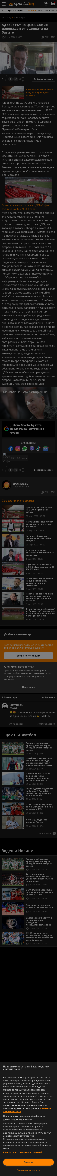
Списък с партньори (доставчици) (22, 1152)
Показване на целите (28, 1170)
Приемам (28, 1162)
